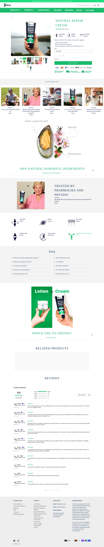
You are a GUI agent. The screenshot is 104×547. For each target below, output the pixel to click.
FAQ (14, 510)
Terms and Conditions (19, 506)
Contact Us (16, 512)
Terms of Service (17, 504)
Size (55, 48)
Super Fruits (37, 521)
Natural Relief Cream (39, 512)
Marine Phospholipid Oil (40, 506)
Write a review (81, 394)
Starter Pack (37, 516)
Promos (36, 527)
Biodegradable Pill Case (40, 514)
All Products (37, 504)
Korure (18, 543)
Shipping (15, 508)
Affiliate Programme (18, 514)
